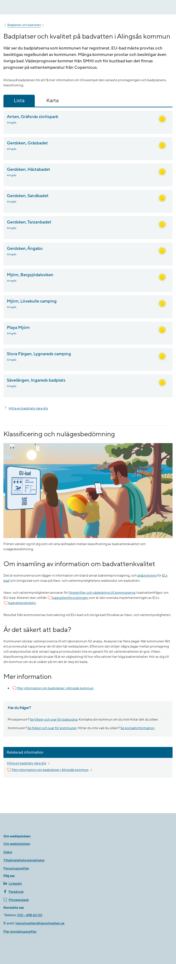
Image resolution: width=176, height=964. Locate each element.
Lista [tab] (19, 100)
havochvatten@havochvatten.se (39, 923)
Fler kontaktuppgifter (20, 932)
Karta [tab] (52, 100)
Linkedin (15, 884)
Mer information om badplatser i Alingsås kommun (55, 688)
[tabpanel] (88, 254)
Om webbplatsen (16, 844)
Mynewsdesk (19, 900)
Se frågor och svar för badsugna (53, 719)
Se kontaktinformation (137, 728)
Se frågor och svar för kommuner (51, 728)
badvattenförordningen (70, 598)
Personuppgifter (16, 868)
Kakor (7, 852)
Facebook (16, 892)
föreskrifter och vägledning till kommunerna (102, 593)
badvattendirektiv (22, 603)
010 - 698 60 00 (29, 915)
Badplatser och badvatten (24, 25)
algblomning (146, 575)
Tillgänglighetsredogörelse (23, 860)
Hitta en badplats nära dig (28, 408)
